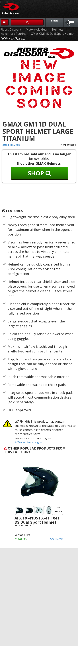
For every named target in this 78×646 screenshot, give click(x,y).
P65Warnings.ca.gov (28, 442)
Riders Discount (10, 29)
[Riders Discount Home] (10, 7)
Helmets (57, 29)
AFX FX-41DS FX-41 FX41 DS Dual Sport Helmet (37, 520)
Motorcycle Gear (37, 29)
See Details (56, 539)
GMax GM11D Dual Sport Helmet (52, 34)
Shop (37, 173)
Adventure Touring (13, 34)
